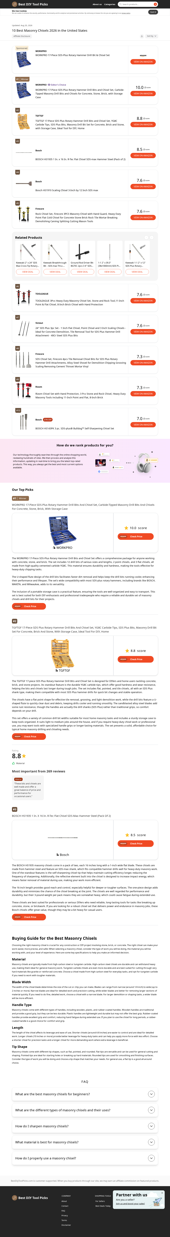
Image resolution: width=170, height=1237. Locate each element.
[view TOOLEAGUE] (24, 298)
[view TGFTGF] (24, 122)
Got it (153, 12)
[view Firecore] (24, 215)
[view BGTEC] (82, 252)
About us (97, 4)
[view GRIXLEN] (110, 252)
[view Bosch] (24, 153)
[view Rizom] (24, 391)
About (64, 1201)
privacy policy (126, 13)
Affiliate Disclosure (22, 36)
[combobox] (138, 4)
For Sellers (100, 1201)
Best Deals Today (102, 1206)
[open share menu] (142, 36)
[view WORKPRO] (24, 60)
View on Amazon (143, 61)
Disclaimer (66, 1225)
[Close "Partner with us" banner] (162, 1193)
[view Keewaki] (28, 252)
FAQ (63, 1210)
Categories (109, 4)
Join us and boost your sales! (130, 1203)
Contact (64, 1206)
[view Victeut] (24, 329)
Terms (64, 1220)
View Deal (27, 271)
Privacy (64, 1215)
